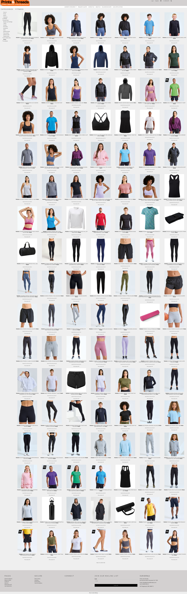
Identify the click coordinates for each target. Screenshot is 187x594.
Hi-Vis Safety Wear (7, 37)
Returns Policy (37, 578)
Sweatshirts (5, 28)
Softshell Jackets (6, 31)
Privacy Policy (37, 581)
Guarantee (37, 580)
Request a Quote (8, 580)
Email (96, 578)
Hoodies (5, 25)
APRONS (5, 18)
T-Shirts (4, 23)
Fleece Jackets (6, 33)
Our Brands (5, 41)
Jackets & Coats (6, 34)
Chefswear (5, 17)
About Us (6, 583)
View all (5, 12)
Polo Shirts (5, 26)
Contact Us (7, 581)
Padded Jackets (6, 36)
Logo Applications (8, 586)
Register (157, 0)
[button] (160, 0)
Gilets (4, 29)
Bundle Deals (6, 20)
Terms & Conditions (38, 583)
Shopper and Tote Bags (7, 21)
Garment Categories (8, 578)
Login (152, 0)
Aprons (4, 15)
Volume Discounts (8, 584)
